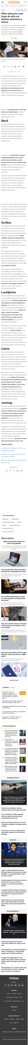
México (16, 997)
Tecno (3, 10)
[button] (2, 2)
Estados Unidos (10, 997)
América (9, 993)
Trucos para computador (8, 522)
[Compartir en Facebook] (8, 66)
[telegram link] (19, 985)
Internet (4, 525)
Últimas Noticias (16, 1001)
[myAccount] (25, 2)
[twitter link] (9, 985)
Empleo (19, 522)
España (19, 993)
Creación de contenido (7, 528)
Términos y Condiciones (8, 1031)
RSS (23, 1001)
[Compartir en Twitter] (11, 66)
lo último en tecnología (7, 531)
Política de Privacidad (20, 1031)
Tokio (1, 6)
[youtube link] (15, 985)
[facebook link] (5, 985)
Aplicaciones (5, 519)
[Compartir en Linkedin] (15, 66)
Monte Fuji (6, 6)
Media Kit (16, 1022)
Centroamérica (7, 1001)
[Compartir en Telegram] (18, 66)
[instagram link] (12, 985)
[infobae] (14, 2)
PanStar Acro (13, 6)
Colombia (14, 993)
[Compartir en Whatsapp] (4, 66)
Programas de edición (14, 525)
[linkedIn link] (22, 985)
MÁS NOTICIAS (14, 680)
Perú (21, 997)
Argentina (6, 1019)
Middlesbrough (20, 6)
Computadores (15, 519)
